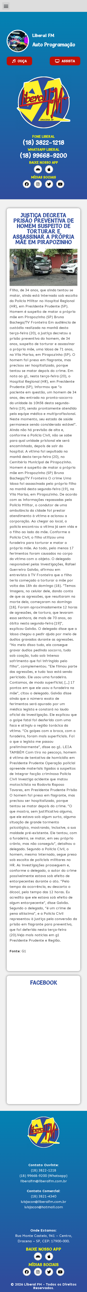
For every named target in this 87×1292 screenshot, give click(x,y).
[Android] (38, 169)
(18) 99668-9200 (43, 155)
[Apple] (49, 169)
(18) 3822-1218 (43, 142)
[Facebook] (27, 184)
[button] (6, 6)
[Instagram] (38, 184)
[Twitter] (49, 184)
